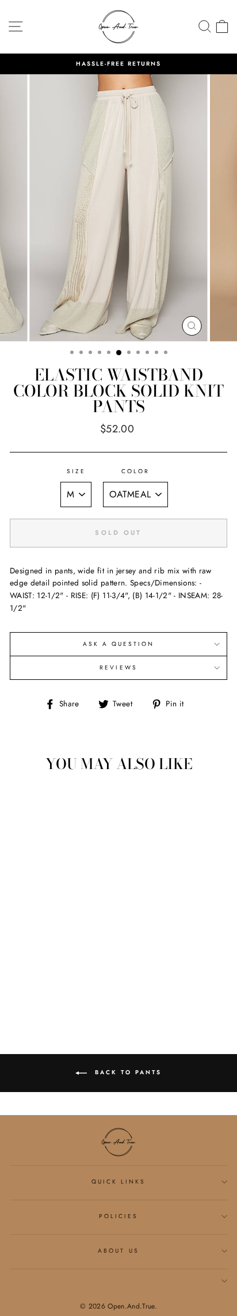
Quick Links (118, 1181)
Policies (118, 1216)
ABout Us (118, 1250)
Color (135, 471)
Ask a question (119, 644)
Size (76, 471)
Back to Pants (126, 1072)
